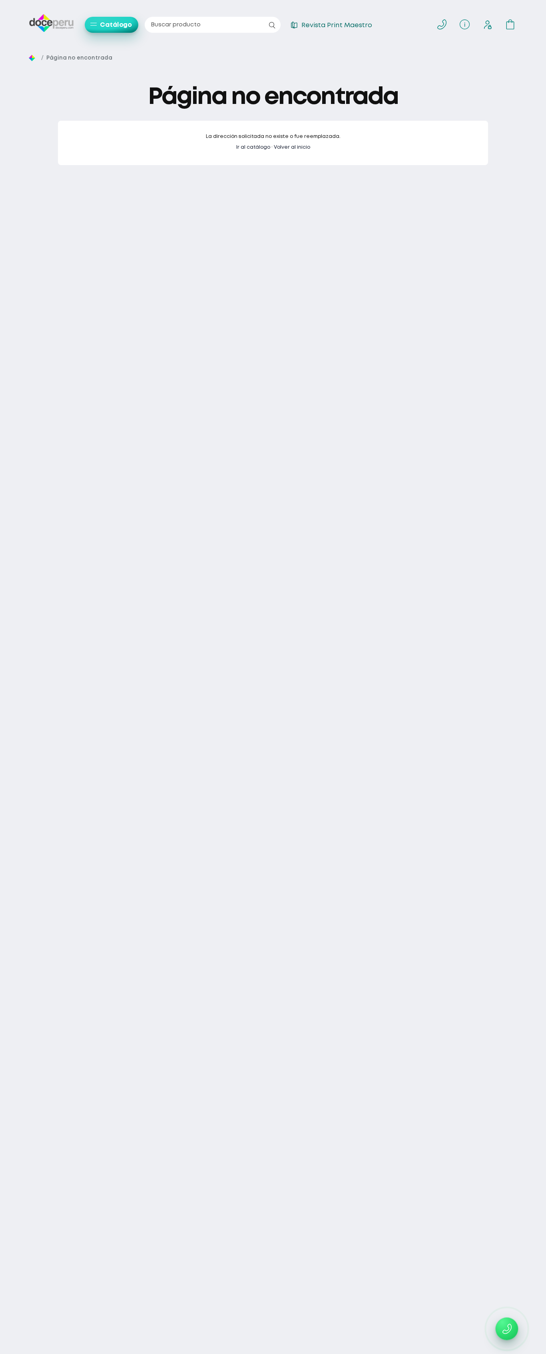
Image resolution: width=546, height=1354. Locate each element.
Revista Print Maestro (336, 25)
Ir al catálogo (253, 147)
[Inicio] (32, 58)
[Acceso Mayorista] (487, 25)
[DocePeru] (51, 23)
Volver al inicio (292, 147)
